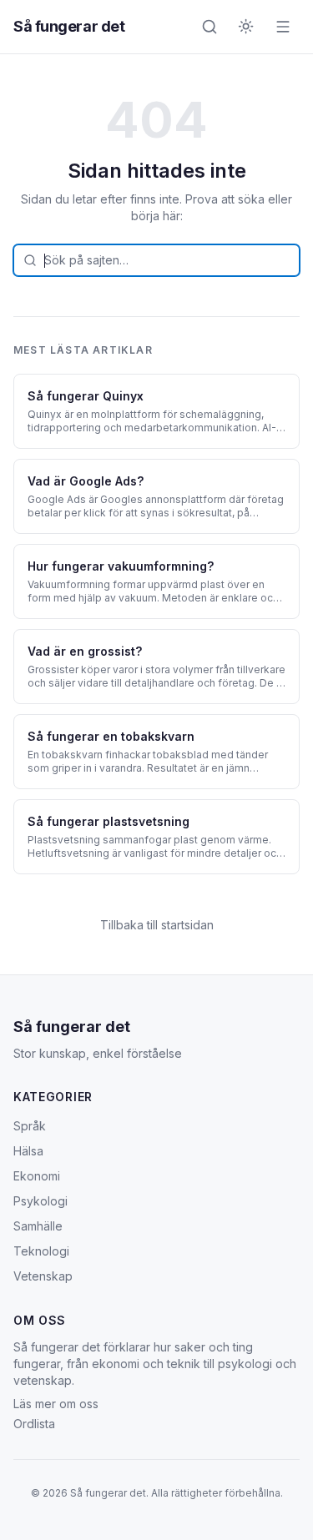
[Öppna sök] (209, 26)
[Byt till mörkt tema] (246, 26)
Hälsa (28, 1151)
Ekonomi (36, 1176)
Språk (29, 1126)
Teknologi (41, 1251)
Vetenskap (43, 1276)
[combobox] (156, 260)
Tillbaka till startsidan (157, 925)
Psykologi (40, 1201)
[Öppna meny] (283, 26)
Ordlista (34, 1424)
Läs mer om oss (55, 1404)
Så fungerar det (68, 26)
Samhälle (38, 1226)
